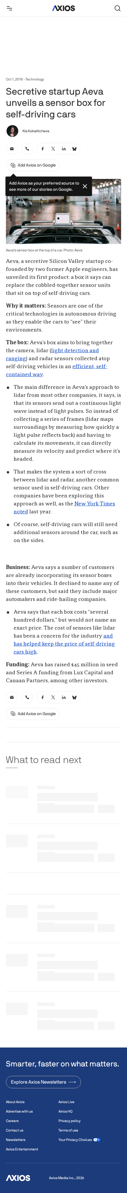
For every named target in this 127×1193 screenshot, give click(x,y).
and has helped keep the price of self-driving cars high (64, 644)
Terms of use (68, 1130)
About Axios (15, 1102)
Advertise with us (19, 1111)
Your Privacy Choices (75, 1140)
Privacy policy (69, 1121)
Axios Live (66, 1102)
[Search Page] (117, 8)
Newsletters (15, 1140)
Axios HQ (65, 1111)
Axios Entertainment (22, 1149)
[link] (12, 148)
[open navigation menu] (9, 8)
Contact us (14, 1130)
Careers (12, 1121)
